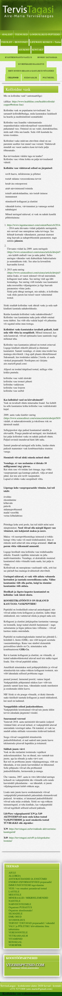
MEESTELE (15, 894)
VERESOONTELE (18, 932)
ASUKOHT (24, 49)
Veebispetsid (51, 993)
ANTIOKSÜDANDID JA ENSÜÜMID (28, 878)
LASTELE (14, 891)
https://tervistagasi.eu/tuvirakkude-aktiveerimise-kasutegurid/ (30, 830)
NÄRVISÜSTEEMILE (20, 904)
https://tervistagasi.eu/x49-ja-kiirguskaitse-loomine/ (27, 839)
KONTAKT (37, 49)
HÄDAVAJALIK (30, 77)
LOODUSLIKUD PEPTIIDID (45, 34)
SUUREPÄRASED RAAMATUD (31, 64)
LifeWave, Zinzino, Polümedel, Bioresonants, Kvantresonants (31, 15)
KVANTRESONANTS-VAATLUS (18, 57)
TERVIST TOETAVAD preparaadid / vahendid (32, 923)
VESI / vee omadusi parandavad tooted (28, 888)
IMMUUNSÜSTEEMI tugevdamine (26, 885)
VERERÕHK (15, 945)
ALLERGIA (15, 875)
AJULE (12, 872)
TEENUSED (21, 34)
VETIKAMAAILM (18, 935)
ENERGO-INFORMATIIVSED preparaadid (30, 882)
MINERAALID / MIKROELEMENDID (28, 897)
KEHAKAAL (15, 942)
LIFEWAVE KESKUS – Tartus (45, 42)
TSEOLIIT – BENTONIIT (14, 42)
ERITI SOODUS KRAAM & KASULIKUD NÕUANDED (31, 70)
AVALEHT (7, 34)
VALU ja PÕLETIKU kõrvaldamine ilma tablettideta (29, 927)
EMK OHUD (15, 916)
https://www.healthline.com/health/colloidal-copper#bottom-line (29, 103)
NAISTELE (14, 900)
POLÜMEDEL (48, 77)
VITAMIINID (15, 938)
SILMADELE (16, 913)
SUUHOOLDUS (17, 920)
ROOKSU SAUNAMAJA (47, 57)
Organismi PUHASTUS (20, 907)
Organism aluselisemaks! (21, 910)
